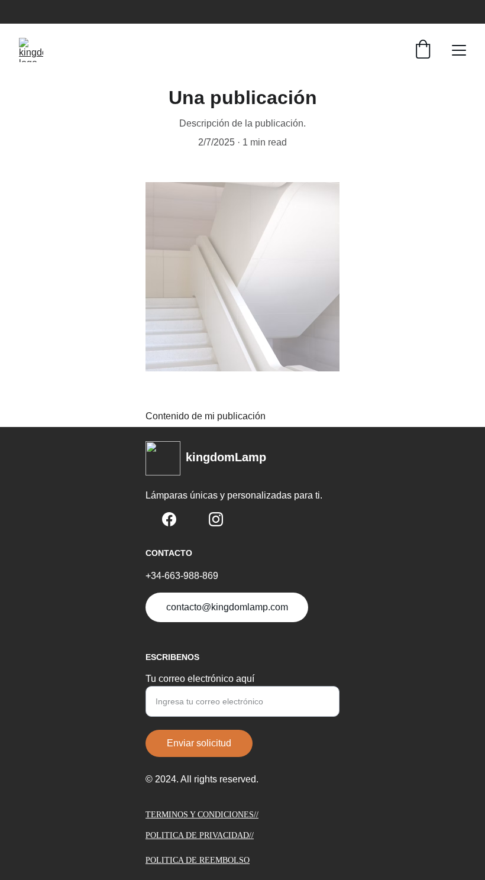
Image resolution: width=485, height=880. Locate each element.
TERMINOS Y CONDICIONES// (202, 814)
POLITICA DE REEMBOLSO (198, 860)
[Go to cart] (423, 50)
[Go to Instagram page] (216, 519)
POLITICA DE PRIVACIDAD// (200, 835)
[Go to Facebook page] (169, 519)
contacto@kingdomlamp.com (227, 607)
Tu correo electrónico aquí (200, 679)
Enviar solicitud (199, 743)
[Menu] (459, 50)
